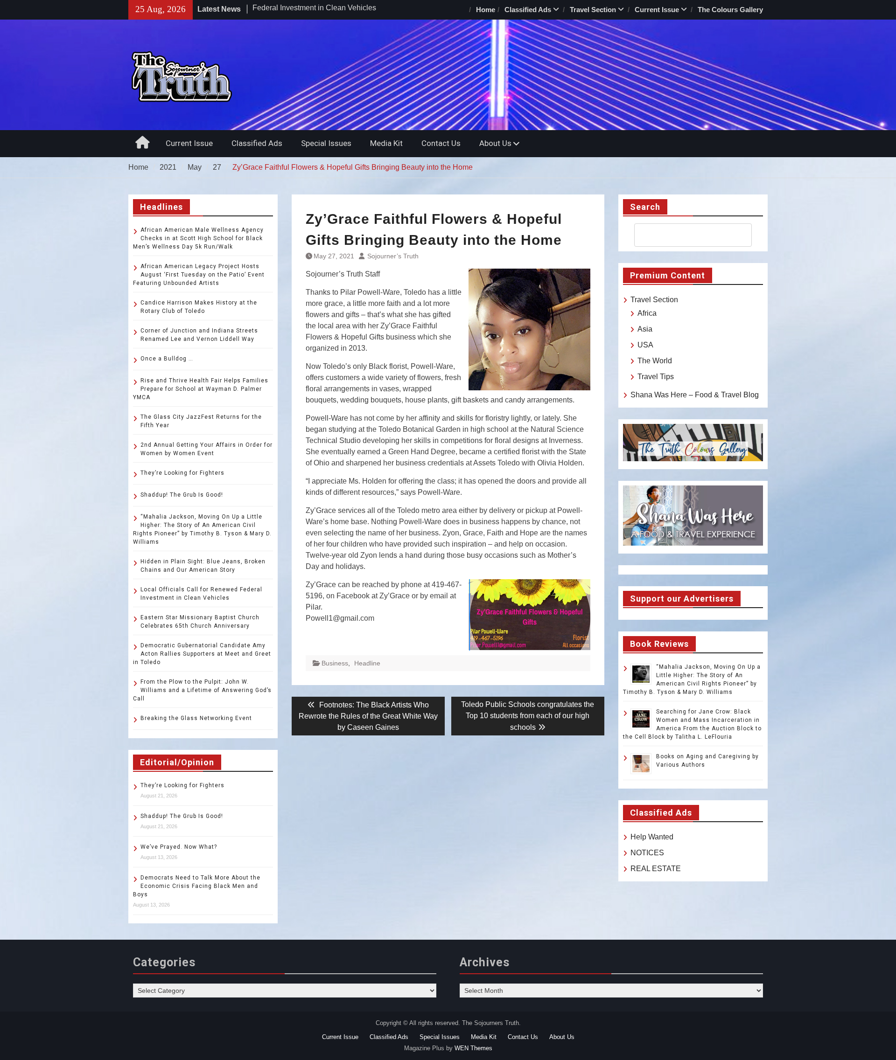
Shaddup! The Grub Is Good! (181, 495)
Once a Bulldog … (166, 358)
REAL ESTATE (655, 869)
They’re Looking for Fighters (182, 473)
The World (654, 361)
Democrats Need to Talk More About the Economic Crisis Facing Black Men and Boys (196, 886)
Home (485, 10)
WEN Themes (473, 1048)
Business (335, 663)
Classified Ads (527, 10)
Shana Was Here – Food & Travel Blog (694, 395)
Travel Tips (655, 377)
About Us (495, 143)
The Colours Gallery (730, 10)
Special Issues (326, 143)
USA (645, 345)
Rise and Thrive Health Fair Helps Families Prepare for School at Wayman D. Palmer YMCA (200, 389)
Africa (647, 313)
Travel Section (593, 10)
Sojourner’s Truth (393, 256)
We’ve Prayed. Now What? (178, 847)
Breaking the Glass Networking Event (196, 718)
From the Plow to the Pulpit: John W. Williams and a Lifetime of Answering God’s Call (202, 690)
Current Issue (657, 10)
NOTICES (647, 853)
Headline (367, 663)
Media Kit (386, 143)
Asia (644, 329)
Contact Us (441, 143)
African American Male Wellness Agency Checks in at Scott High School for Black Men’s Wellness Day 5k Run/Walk (198, 238)
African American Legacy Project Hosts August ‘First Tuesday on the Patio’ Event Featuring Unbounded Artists (199, 274)
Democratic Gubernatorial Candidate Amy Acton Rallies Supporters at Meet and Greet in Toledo (202, 653)
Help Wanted (651, 837)
